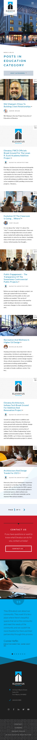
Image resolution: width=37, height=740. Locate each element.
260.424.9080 (16, 700)
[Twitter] (23, 709)
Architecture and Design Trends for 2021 (15, 471)
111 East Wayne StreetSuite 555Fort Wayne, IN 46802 (19, 692)
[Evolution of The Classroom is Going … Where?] (18, 201)
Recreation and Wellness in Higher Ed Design (16, 341)
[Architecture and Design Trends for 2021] (18, 456)
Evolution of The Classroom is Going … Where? (17, 217)
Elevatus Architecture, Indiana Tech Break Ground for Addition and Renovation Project (16, 406)
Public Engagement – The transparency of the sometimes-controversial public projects (16, 278)
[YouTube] (28, 709)
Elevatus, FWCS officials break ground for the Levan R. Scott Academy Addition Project (17, 154)
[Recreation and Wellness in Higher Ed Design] (18, 325)
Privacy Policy (18, 731)
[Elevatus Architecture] (10, 6)
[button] (12, 654)
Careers (18, 728)
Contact (18, 724)
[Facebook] (13, 709)
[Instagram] (8, 709)
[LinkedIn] (18, 709)
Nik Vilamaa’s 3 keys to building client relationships (17, 105)
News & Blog (9, 52)
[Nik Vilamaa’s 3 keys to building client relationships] (18, 89)
